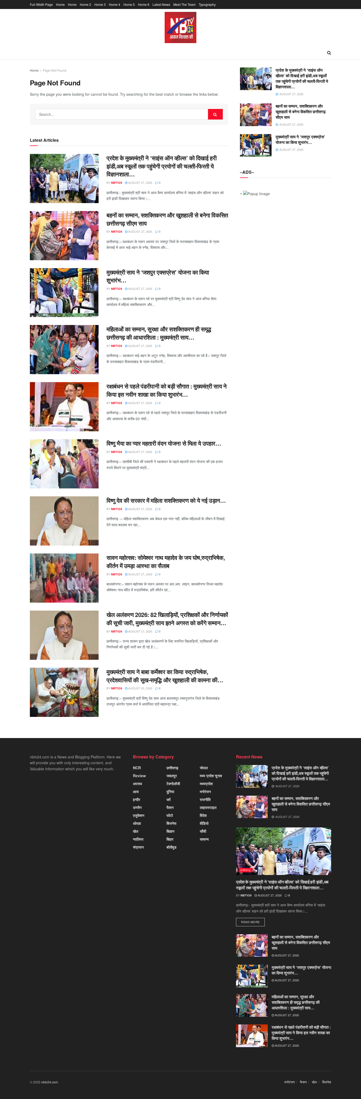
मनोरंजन (205, 791)
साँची (203, 831)
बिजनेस (171, 823)
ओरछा (137, 823)
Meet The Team (184, 4)
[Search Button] (215, 114)
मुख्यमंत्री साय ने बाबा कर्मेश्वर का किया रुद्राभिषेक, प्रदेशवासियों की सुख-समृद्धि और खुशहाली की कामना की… (165, 675)
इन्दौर (136, 799)
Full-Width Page (41, 4)
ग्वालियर (138, 839)
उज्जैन (137, 807)
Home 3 (100, 4)
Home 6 (143, 4)
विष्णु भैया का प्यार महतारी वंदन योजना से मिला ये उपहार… (164, 443)
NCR (137, 767)
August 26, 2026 (139, 688)
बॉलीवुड (171, 847)
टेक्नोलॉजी (173, 783)
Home (60, 4)
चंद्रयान (138, 847)
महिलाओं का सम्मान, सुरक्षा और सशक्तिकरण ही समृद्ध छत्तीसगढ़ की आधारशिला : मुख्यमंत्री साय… (159, 333)
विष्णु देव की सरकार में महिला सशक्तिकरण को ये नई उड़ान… (166, 500)
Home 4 (114, 4)
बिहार (169, 839)
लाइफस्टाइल (208, 807)
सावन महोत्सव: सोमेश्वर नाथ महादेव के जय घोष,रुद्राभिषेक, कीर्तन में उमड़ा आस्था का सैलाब (166, 561)
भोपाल (204, 767)
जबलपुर (171, 775)
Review (139, 775)
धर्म (168, 799)
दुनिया (170, 791)
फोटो (169, 815)
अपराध (137, 783)
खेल (135, 831)
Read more (250, 922)
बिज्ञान (170, 831)
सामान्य (204, 839)
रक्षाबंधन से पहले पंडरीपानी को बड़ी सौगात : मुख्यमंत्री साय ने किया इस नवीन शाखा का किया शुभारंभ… (166, 390)
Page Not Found (54, 70)
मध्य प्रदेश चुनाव (211, 775)
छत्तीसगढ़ (172, 767)
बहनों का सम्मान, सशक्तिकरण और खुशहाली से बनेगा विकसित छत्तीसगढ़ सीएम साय (167, 219)
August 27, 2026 (139, 182)
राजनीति (205, 799)
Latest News (161, 4)
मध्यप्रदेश (206, 783)
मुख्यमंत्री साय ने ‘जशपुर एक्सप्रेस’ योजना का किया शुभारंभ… (158, 276)
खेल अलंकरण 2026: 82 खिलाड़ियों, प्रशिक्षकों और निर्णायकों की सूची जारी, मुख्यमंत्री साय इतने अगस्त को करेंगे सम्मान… (167, 618)
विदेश (203, 815)
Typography (207, 4)
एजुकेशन (138, 815)
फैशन (170, 807)
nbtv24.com (49, 1082)
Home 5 (129, 4)
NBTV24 (116, 183)
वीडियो (204, 823)
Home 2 (85, 4)
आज (136, 791)
